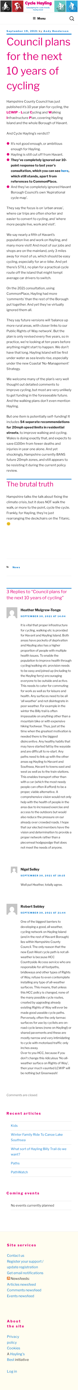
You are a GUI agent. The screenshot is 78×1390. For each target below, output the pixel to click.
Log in (12, 1371)
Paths (15, 1163)
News (17, 567)
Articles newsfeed (21, 1284)
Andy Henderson (56, 31)
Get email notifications (25, 1273)
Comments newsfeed (24, 1290)
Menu (41, 18)
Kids (14, 1126)
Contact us (15, 1255)
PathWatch (19, 1172)
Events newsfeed (20, 1296)
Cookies (13, 1348)
